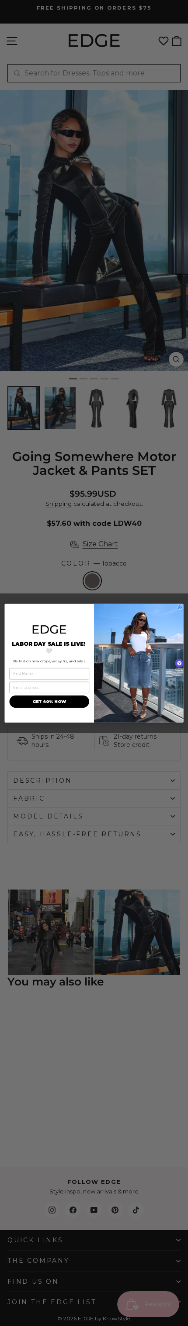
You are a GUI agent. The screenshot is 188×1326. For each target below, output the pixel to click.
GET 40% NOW (49, 701)
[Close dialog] (179, 607)
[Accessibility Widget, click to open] (179, 663)
